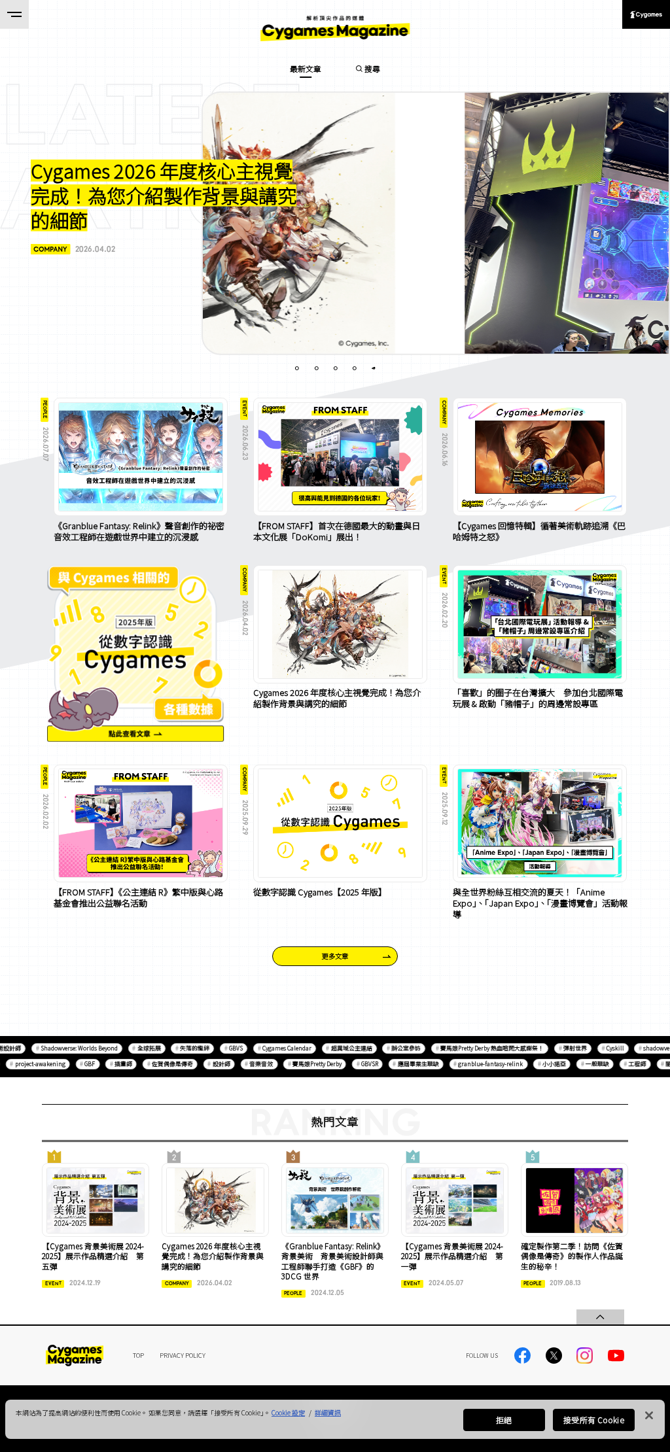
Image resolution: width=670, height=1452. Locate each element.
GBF (73, 1064)
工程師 (620, 1064)
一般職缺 (580, 1064)
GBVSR (352, 1064)
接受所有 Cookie (593, 1419)
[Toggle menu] (14, 14)
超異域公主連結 (334, 1048)
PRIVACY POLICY (182, 1355)
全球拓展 (132, 1048)
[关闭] (649, 1415)
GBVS (219, 1048)
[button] (165, 206)
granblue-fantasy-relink (474, 1064)
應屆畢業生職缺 (401, 1064)
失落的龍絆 (178, 1048)
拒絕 (504, 1419)
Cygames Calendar (269, 1048)
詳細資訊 (328, 1412)
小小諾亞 (537, 1064)
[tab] (297, 368)
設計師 (204, 1064)
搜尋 (372, 68)
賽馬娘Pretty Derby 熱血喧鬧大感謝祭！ (475, 1048)
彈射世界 (558, 1048)
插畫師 (106, 1064)
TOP (138, 1355)
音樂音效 (244, 1064)
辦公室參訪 (389, 1048)
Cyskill (598, 1048)
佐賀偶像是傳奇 (155, 1064)
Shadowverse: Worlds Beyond (62, 1048)
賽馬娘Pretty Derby (300, 1064)
